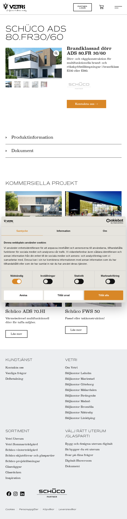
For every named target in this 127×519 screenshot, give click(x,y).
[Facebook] (8, 494)
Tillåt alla (104, 295)
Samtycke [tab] (22, 230)
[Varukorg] (101, 7)
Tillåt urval (64, 295)
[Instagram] (15, 494)
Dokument (22, 150)
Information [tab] (63, 230)
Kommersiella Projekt (41, 183)
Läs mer (16, 333)
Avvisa (23, 295)
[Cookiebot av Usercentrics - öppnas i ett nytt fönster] (108, 221)
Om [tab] (105, 230)
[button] (82, 7)
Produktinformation (32, 137)
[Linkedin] (22, 494)
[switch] (48, 281)
